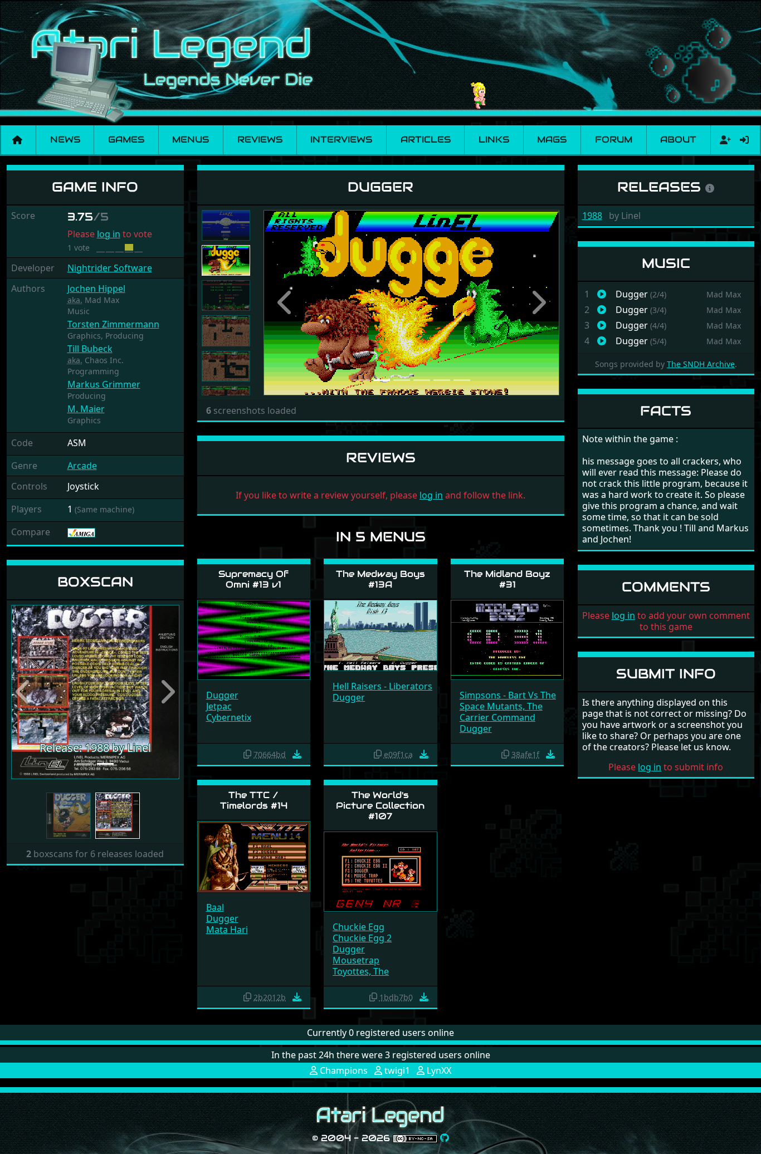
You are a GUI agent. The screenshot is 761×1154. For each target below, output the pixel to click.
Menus (190, 139)
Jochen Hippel (96, 288)
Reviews (259, 139)
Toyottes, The (361, 971)
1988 (592, 215)
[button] (23, 692)
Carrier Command (497, 717)
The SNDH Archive (701, 364)
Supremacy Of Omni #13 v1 (253, 579)
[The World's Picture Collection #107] (380, 871)
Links (494, 139)
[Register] (723, 140)
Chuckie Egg (358, 927)
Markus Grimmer (103, 384)
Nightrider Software (109, 268)
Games (126, 139)
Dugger (222, 695)
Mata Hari (227, 929)
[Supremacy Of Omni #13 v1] (254, 639)
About (678, 139)
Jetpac (219, 706)
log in (108, 234)
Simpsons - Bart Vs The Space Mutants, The (508, 700)
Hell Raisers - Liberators (382, 686)
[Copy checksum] (247, 754)
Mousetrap (356, 960)
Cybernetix (228, 717)
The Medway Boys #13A (380, 579)
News (65, 139)
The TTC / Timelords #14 (253, 800)
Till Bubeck (90, 349)
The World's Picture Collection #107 (380, 805)
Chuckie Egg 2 (362, 938)
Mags (552, 139)
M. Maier (86, 409)
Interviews (341, 139)
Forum (613, 139)
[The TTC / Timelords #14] (254, 856)
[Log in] (744, 140)
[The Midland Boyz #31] (507, 639)
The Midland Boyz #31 (507, 579)
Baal (215, 907)
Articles (426, 139)
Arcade (82, 465)
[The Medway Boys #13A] (380, 634)
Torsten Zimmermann (113, 324)
